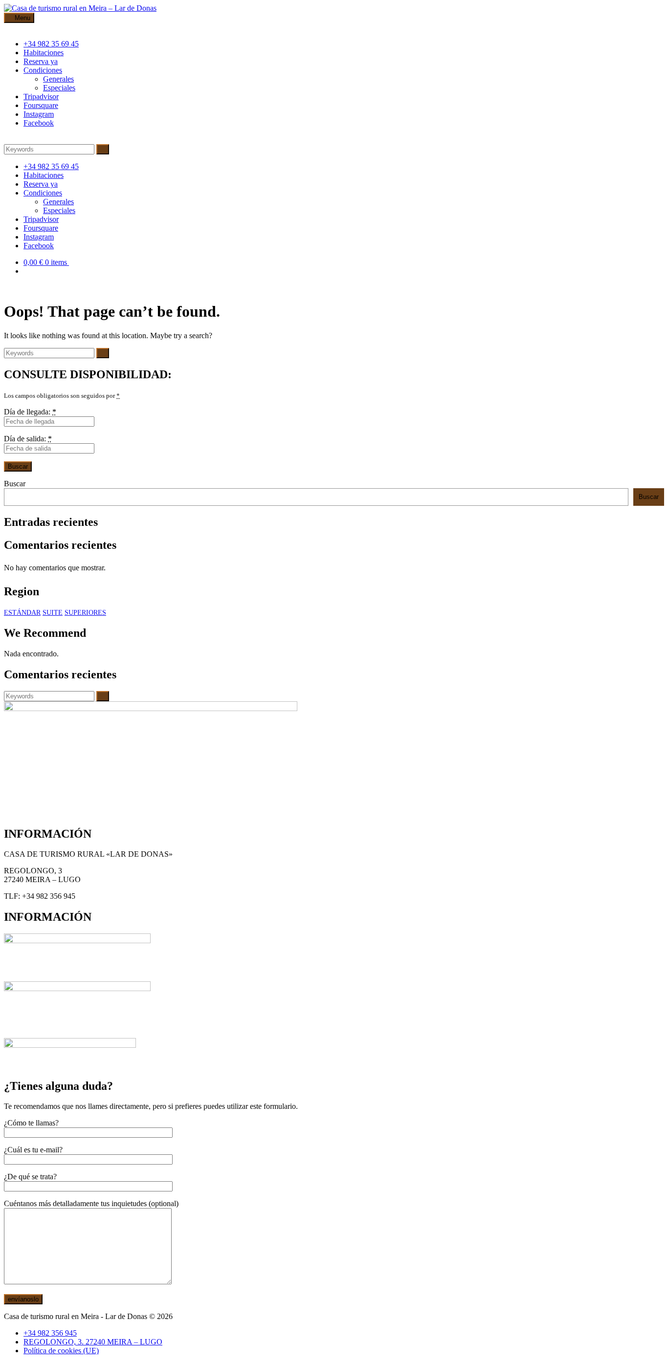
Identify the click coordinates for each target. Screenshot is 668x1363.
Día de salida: (28, 438)
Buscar (14, 483)
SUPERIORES (85, 612)
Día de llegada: (30, 412)
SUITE (53, 612)
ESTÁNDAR (22, 612)
